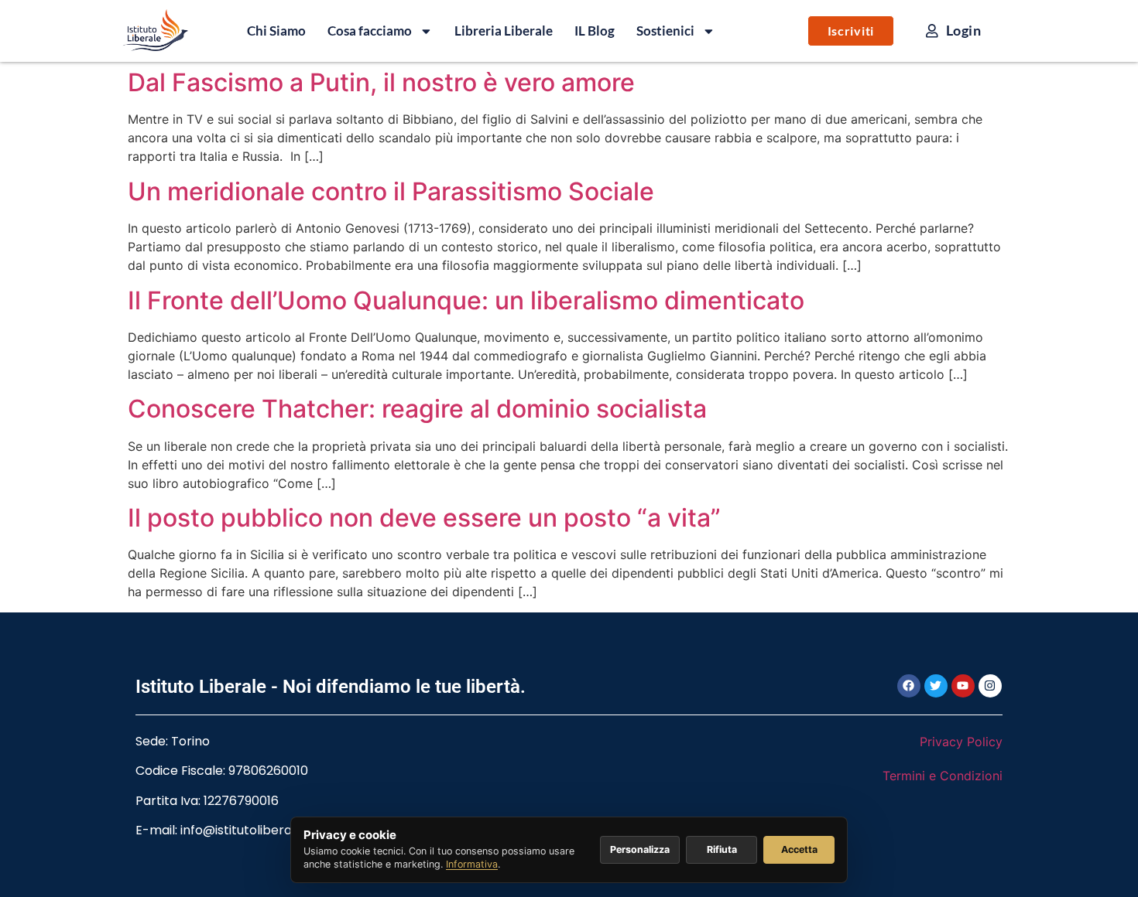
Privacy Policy (961, 741)
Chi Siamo (276, 30)
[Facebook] (908, 685)
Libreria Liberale (503, 30)
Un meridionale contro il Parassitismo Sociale (391, 191)
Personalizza (640, 849)
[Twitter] (936, 685)
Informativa (472, 864)
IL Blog (594, 30)
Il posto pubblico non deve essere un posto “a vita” (424, 518)
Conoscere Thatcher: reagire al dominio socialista (417, 409)
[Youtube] (963, 685)
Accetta (799, 849)
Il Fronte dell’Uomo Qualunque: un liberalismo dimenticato (466, 300)
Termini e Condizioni (943, 775)
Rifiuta (722, 849)
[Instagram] (990, 685)
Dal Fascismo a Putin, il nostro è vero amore (381, 82)
